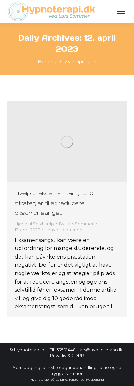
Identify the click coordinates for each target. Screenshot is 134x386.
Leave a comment (64, 229)
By (76, 223)
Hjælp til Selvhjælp (34, 223)
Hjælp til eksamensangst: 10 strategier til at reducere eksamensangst (54, 203)
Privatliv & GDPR (67, 355)
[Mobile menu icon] (120, 11)
